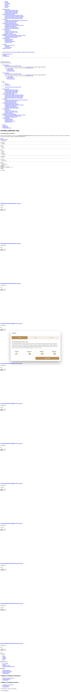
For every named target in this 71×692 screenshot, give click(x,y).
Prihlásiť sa (7, 83)
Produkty (6, 5)
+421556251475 (5, 686)
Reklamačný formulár (6, 665)
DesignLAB (7, 6)
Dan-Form (4, 160)
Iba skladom (4, 140)
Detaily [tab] (35, 337)
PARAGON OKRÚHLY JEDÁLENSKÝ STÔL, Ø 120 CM (11, 563)
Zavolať (1, 138)
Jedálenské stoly (5, 126)
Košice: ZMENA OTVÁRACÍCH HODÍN (26, 52)
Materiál (1, 145)
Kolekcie (2, 162)
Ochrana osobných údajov (7, 671)
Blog (8, 46)
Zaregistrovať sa (8, 84)
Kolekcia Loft (4, 164)
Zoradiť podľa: (3, 167)
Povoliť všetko (47, 358)
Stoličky (7, 88)
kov (3, 146)
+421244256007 (5, 680)
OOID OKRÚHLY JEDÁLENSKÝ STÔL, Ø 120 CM (10, 203)
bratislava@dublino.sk (6, 679)
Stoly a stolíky (5, 125)
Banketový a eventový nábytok (19, 114)
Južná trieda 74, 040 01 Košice (8, 684)
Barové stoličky (12, 93)
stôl (3, 157)
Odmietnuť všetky (37, 347)
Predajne (4, 657)
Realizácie (6, 2)
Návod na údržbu (6, 673)
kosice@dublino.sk (6, 685)
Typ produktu (2, 156)
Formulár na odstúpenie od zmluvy (9, 666)
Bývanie (3, 163)
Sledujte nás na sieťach (7, 48)
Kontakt (10, 47)
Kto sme (6, 7)
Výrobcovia (2, 159)
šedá (3, 152)
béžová (3, 153)
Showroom (7, 4)
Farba (1, 149)
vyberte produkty (28, 74)
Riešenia (6, 1)
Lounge (7, 108)
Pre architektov (7, 3)
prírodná (3, 154)
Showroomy (12, 45)
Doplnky (8, 117)
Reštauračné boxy (13, 113)
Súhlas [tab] (19, 337)
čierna (3, 151)
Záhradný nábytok (13, 102)
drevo (3, 147)
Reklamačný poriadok (6, 672)
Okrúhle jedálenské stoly (7, 127)
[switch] (29, 354)
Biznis (4, 655)
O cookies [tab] (51, 337)
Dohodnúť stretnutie (4, 139)
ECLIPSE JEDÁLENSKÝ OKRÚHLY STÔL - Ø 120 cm (11, 323)
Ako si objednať (5, 663)
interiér (3, 143)
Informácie (4, 44)
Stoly (6, 98)
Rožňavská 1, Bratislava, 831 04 (8, 678)
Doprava (4, 664)
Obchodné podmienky (6, 670)
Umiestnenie (2, 142)
